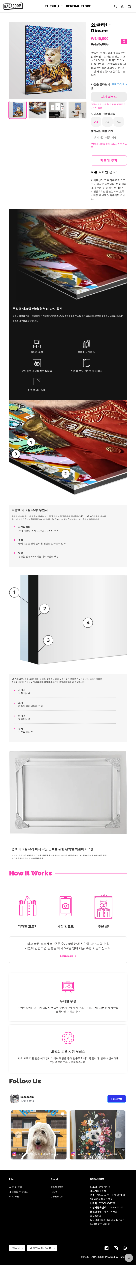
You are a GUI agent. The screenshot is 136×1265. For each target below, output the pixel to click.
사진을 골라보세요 (100, 86)
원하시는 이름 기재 (102, 131)
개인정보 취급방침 (18, 1191)
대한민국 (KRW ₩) (41, 1248)
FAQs (54, 1191)
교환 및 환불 (15, 1186)
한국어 (16, 1248)
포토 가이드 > (119, 84)
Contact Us (57, 1196)
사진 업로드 (109, 96)
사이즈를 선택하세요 (103, 113)
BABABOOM (97, 1257)
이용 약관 (14, 1196)
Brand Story (57, 1186)
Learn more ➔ (68, 955)
